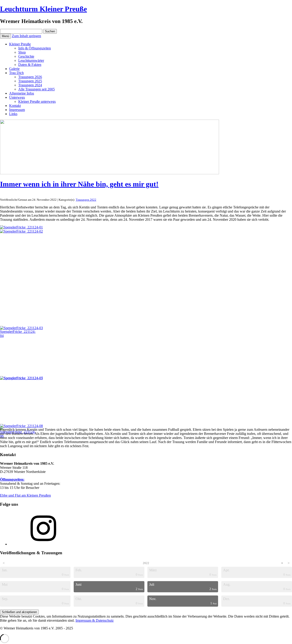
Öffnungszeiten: (12, 479)
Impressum (17, 110)
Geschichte (26, 56)
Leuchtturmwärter (31, 60)
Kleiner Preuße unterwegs (37, 101)
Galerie (14, 69)
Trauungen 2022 (86, 199)
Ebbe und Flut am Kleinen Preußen (25, 495)
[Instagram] (43, 544)
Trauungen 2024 (30, 85)
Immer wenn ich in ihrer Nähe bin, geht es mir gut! (79, 184)
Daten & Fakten (29, 65)
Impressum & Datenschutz (95, 620)
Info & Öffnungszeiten (34, 48)
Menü (5, 36)
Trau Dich (16, 73)
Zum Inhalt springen (26, 36)
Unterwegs (17, 97)
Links (13, 114)
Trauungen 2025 (30, 81)
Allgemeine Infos (21, 93)
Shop (22, 52)
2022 (146, 563)
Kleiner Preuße (20, 44)
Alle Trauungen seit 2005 (36, 89)
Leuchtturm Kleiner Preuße (43, 9)
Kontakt (15, 106)
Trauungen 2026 (30, 77)
